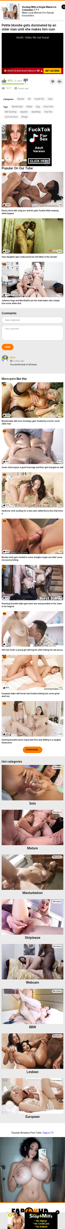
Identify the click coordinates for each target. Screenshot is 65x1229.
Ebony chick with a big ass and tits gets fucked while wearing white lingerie (30, 212)
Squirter (24, 112)
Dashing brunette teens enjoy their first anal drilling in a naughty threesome (31, 741)
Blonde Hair (17, 106)
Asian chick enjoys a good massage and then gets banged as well (32, 467)
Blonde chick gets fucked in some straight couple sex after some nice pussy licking (32, 558)
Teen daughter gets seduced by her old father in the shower (29, 257)
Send (7, 347)
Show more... (32, 750)
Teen (50, 99)
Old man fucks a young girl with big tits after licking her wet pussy (32, 650)
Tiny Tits (48, 112)
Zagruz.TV (48, 1132)
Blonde (21, 99)
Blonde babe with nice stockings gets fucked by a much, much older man (31, 422)
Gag (38, 106)
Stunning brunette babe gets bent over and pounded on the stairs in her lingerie (32, 605)
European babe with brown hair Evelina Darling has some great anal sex (31, 695)
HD (29, 99)
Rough (25, 117)
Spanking (36, 112)
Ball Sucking (10, 112)
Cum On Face (11, 117)
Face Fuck (48, 106)
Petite (29, 106)
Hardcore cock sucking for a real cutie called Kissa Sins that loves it (32, 512)
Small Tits (39, 99)
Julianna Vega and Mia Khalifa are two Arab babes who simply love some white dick (31, 302)
